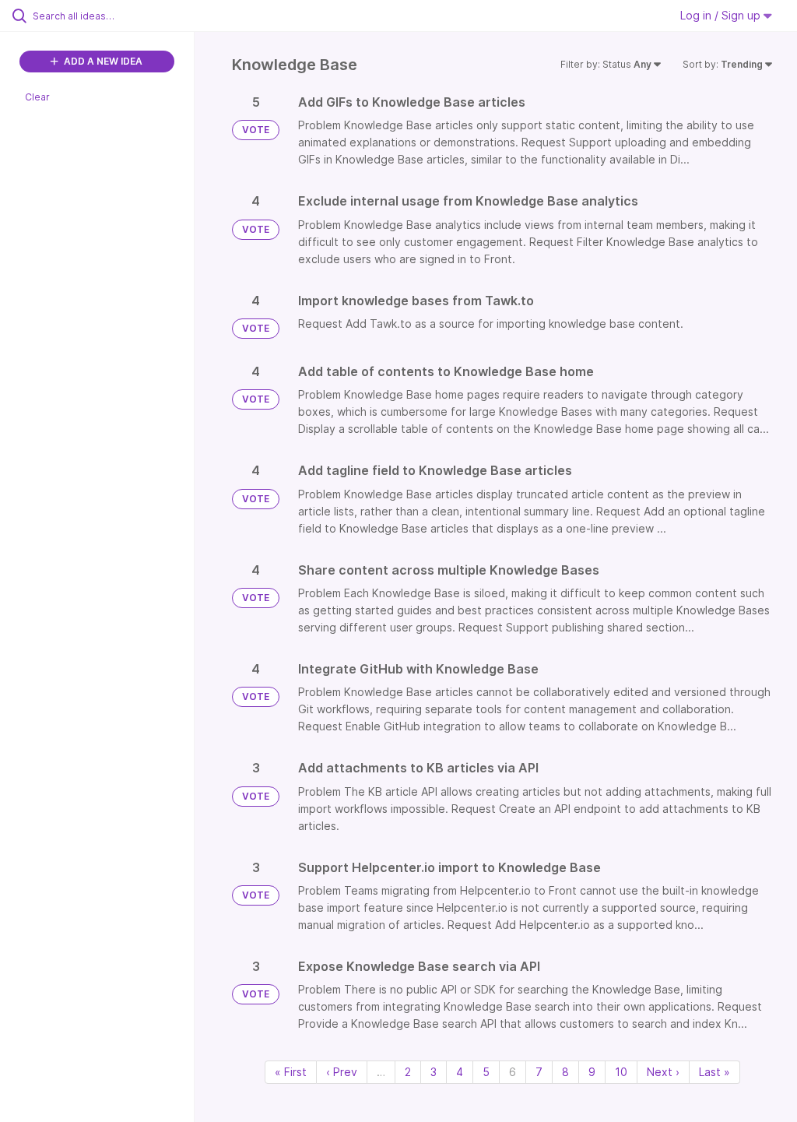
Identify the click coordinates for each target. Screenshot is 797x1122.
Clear (37, 97)
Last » (714, 1071)
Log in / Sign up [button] (722, 15)
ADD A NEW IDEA (101, 61)
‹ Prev (341, 1071)
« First (291, 1071)
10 (621, 1071)
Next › (663, 1071)
